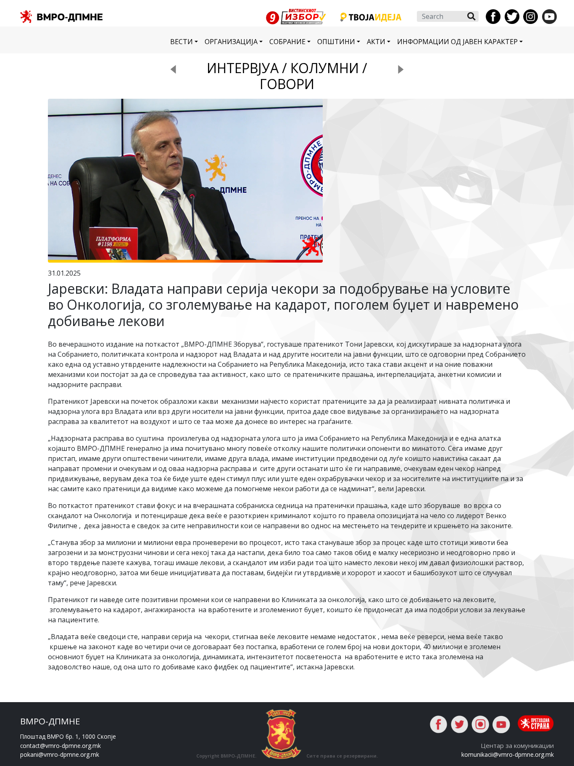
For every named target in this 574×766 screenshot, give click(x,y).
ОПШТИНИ (336, 41)
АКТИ (376, 41)
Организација (231, 41)
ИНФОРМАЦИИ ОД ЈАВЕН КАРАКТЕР (457, 41)
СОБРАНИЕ (287, 41)
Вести (181, 41)
